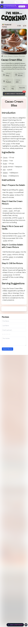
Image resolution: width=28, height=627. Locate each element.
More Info (22, 88)
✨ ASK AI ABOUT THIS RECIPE (14, 93)
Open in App (22, 6)
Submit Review (7, 349)
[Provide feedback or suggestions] (26, 624)
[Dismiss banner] (26, 6)
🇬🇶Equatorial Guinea (6, 26)
